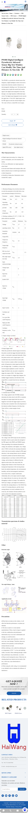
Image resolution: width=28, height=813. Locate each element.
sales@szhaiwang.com (11, 766)
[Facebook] (3, 795)
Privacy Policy (18, 806)
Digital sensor (6, 135)
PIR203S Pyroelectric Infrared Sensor (19, 713)
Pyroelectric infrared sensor (15, 144)
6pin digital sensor (18, 147)
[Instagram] (16, 795)
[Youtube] (13, 795)
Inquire (11, 121)
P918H (4, 144)
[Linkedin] (6, 795)
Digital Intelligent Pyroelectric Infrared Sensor (12, 140)
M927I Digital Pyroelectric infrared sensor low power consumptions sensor (9, 713)
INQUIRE (14, 693)
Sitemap (12, 806)
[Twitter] (9, 795)
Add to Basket (11, 125)
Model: (3, 108)
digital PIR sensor (7, 147)
